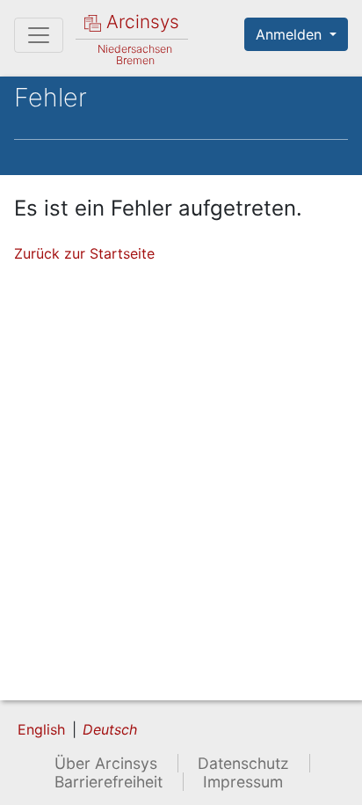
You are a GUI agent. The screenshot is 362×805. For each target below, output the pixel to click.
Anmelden (291, 34)
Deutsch (110, 729)
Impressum (243, 781)
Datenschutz (243, 763)
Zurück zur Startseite (84, 253)
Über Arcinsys (105, 763)
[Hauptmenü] (38, 35)
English (41, 729)
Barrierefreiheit (108, 781)
